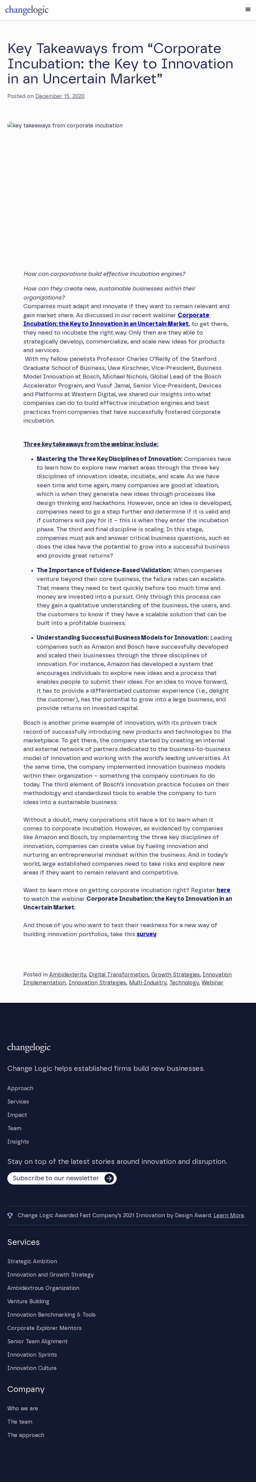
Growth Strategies (175, 974)
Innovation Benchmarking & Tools (51, 1315)
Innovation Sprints (32, 1355)
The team (19, 1422)
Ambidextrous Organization (43, 1288)
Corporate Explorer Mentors (44, 1328)
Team (14, 1128)
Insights (18, 1142)
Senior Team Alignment (37, 1341)
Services (18, 1101)
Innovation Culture (32, 1368)
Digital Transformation (118, 974)
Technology (184, 982)
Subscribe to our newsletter (56, 1178)
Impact (17, 1115)
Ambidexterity (67, 974)
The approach (25, 1435)
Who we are (22, 1408)
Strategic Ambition (32, 1261)
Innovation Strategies (97, 982)
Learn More (229, 1215)
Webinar (212, 982)
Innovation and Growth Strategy (50, 1275)
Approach (20, 1088)
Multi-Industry (147, 982)
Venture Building (28, 1301)
